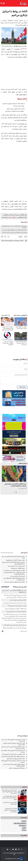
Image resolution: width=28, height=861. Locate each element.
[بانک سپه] (14, 434)
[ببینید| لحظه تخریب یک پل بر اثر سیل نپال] (14, 474)
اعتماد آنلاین (6, 853)
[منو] (4, 3)
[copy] (26, 240)
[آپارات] (7, 849)
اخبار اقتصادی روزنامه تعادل (20, 823)
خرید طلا (24, 830)
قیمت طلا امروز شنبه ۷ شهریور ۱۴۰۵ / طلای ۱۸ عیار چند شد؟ (13, 751)
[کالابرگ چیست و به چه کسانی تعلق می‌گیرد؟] (22, 804)
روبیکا (14, 217)
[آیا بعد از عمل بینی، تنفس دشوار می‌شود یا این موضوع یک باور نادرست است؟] (22, 792)
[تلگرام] (2, 237)
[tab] (14, 492)
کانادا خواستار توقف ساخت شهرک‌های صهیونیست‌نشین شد (14, 230)
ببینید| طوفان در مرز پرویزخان (18, 568)
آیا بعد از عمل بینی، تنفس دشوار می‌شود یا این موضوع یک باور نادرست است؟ (9, 791)
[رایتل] (14, 426)
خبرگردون (24, 821)
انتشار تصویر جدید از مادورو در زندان (16, 566)
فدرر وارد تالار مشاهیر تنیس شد (17, 576)
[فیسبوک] (5, 237)
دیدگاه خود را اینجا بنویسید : (20, 375)
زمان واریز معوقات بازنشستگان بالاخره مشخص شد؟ (13, 756)
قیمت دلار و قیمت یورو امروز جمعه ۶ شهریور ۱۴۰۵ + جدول (13, 761)
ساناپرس (24, 828)
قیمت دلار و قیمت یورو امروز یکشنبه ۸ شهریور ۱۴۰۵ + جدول (14, 744)
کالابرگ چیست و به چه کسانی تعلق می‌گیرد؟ (10, 803)
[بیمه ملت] (14, 402)
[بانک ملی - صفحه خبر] (14, 394)
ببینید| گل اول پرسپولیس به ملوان (17, 768)
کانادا (25, 236)
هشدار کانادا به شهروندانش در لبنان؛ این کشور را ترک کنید (14, 232)
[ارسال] (16, 46)
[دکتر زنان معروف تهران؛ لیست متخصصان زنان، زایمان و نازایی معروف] (22, 798)
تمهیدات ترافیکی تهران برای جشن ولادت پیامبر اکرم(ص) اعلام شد (14, 765)
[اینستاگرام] (18, 849)
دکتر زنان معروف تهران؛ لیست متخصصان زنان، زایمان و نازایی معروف (9, 797)
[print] (14, 46)
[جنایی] (14, 450)
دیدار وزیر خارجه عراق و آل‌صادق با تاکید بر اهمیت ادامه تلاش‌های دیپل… (13, 563)
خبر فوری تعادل (22, 825)
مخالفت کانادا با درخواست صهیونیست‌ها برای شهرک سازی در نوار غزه (13, 105)
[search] (1, 3)
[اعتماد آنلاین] (23, 3)
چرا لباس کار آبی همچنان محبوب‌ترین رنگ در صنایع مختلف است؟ (11, 810)
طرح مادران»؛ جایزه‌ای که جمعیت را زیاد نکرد (14, 582)
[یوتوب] (12, 849)
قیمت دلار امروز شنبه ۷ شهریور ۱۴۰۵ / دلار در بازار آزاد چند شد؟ (13, 740)
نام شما (25, 363)
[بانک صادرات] (14, 418)
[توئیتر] (9, 849)
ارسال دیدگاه (22, 387)
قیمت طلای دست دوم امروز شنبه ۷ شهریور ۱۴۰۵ (13, 754)
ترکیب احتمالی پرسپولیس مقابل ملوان (16, 759)
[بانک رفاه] (14, 458)
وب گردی (24, 787)
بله (9, 217)
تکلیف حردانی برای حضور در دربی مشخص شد (14, 570)
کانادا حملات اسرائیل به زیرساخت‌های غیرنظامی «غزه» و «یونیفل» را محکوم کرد (14, 110)
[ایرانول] (14, 442)
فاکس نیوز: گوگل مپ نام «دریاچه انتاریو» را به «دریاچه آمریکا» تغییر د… (14, 573)
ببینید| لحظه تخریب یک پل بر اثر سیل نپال (14, 484)
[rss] (20, 849)
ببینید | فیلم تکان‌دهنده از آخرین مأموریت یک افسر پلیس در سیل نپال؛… (13, 747)
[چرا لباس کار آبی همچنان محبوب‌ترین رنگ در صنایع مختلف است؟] (22, 811)
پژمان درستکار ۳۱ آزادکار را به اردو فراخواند (15, 560)
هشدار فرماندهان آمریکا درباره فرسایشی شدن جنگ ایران (13, 557)
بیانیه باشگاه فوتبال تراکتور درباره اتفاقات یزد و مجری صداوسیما (14, 579)
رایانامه (25, 369)
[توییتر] (8, 237)
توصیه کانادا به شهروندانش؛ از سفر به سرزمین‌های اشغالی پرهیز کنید (14, 226)
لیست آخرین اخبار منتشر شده (7, 552)
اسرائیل (20, 236)
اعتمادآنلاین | (23, 49)
